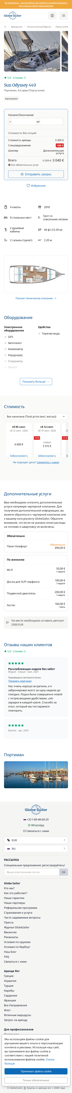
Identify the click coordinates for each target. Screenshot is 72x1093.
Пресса (8, 922)
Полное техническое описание (34, 298)
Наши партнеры (14, 903)
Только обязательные (36, 1080)
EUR (14, 840)
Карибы (9, 990)
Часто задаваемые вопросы (22, 917)
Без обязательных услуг (25, 164)
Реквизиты (11, 937)
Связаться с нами (37, 831)
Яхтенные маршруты (17, 1015)
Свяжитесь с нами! (48, 462)
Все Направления (15, 1005)
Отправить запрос (38, 174)
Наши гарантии (14, 898)
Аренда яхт (17, 26)
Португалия (62, 26)
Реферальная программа (20, 908)
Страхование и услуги (18, 912)
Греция (8, 976)
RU (14, 849)
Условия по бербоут (17, 947)
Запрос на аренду (15, 1020)
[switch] (36, 185)
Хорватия (10, 981)
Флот (7, 1010)
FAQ (6, 957)
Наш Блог (10, 952)
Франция (10, 1000)
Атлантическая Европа (39, 26)
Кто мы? (9, 888)
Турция (8, 986)
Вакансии (10, 932)
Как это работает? (15, 893)
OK (63, 872)
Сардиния (10, 995)
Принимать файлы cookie (36, 1071)
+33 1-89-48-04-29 (38, 819)
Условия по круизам (17, 942)
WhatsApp (37, 825)
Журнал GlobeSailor (16, 927)
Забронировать (19, 455)
